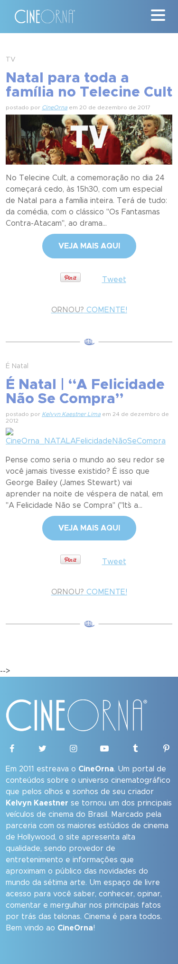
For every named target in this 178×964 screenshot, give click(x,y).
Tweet (114, 279)
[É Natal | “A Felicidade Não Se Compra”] (89, 436)
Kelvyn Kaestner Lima (71, 414)
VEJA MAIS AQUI (89, 246)
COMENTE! (89, 310)
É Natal (17, 366)
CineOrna (54, 107)
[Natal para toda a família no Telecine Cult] (89, 138)
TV (11, 59)
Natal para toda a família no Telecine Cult (89, 85)
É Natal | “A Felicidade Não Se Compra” (85, 392)
